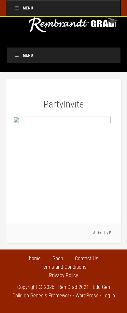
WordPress (87, 295)
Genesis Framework (51, 295)
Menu (28, 8)
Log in (109, 295)
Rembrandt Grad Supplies (74, 27)
